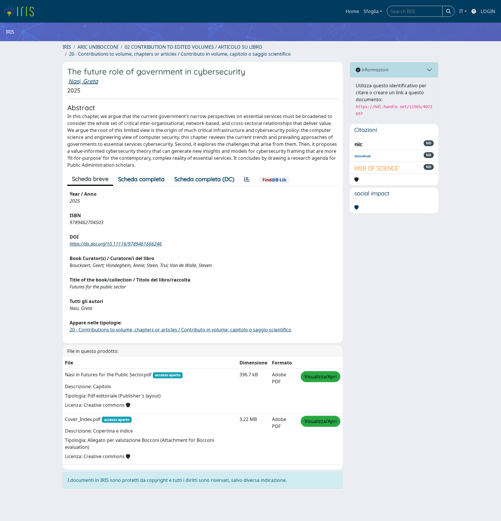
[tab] (247, 179)
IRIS (67, 47)
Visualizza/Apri (320, 376)
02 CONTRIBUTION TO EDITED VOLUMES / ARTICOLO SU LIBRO (193, 47)
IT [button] (461, 11)
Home (352, 11)
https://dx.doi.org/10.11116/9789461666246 (116, 244)
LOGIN (488, 11)
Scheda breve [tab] (90, 178)
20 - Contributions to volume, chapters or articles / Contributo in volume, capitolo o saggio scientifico (180, 54)
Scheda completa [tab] (141, 179)
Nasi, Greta (83, 81)
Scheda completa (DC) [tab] (204, 179)
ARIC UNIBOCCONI (97, 47)
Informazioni (374, 69)
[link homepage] (21, 11)
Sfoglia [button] (371, 11)
